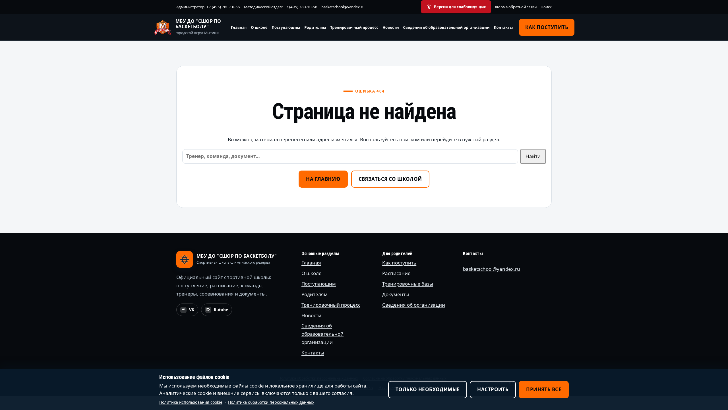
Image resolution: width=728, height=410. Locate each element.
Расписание (396, 273)
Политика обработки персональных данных (271, 402)
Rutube (218, 311)
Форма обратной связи (516, 6)
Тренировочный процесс (354, 27)
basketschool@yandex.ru (343, 6)
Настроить (492, 389)
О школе (259, 27)
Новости (390, 27)
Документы (395, 294)
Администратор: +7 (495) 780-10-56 (208, 6)
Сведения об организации (413, 305)
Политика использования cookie (190, 402)
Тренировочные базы (407, 283)
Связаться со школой (390, 179)
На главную (323, 179)
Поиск (546, 6)
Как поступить (546, 27)
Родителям (315, 27)
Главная (239, 27)
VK (189, 311)
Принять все (543, 389)
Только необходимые (428, 389)
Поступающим (286, 27)
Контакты (503, 27)
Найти (533, 156)
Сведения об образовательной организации (446, 27)
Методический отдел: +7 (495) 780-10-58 (280, 6)
